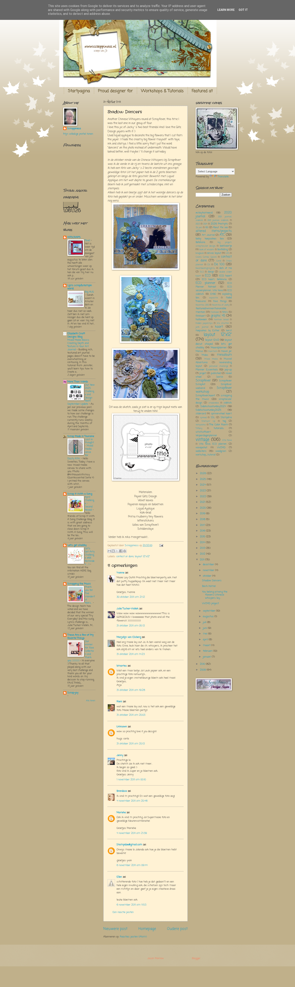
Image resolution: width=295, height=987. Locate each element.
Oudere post (177, 929)
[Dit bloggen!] (113, 551)
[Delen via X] (117, 551)
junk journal (202, 327)
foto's (225, 312)
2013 (203, 548)
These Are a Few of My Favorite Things (80, 636)
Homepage (147, 929)
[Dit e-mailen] (109, 551)
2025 (203, 479)
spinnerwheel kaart (221, 414)
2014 (203, 542)
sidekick (228, 403)
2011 (202, 560)
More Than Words (77, 382)
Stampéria (226, 417)
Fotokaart (201, 316)
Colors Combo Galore (206, 257)
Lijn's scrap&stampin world (79, 287)
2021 (203, 502)
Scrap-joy (72, 693)
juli (205, 622)
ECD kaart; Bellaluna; (214, 279)
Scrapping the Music (79, 584)
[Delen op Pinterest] (125, 551)
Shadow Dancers (212, 580)
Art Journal (208, 235)
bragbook (200, 253)
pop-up (228, 370)
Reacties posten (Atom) (133, 937)
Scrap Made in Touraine (80, 436)
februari (208, 651)
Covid (218, 260)
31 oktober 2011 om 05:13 (131, 626)
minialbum (224, 355)
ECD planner (205, 283)
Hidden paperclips (204, 323)
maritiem (213, 351)
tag (224, 421)
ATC (222, 235)
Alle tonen (90, 700)
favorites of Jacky (220, 305)
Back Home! (209, 586)
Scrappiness (74, 128)
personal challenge (218, 366)
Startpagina (79, 91)
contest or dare (125, 556)
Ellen (119, 877)
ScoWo (219, 377)
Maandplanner (219, 348)
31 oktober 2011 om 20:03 (131, 715)
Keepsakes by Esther (208, 330)
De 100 (219, 264)
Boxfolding (222, 249)
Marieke (121, 812)
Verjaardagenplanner (206, 435)
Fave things (220, 301)
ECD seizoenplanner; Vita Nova (214, 288)
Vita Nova (227, 440)
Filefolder (215, 312)
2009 (203, 670)
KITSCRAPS (74, 237)
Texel (88, 240)
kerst (229, 330)
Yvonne (120, 573)
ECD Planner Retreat (214, 285)
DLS (202, 271)
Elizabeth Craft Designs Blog (76, 335)
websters (201, 451)
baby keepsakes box (210, 239)
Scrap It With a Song (79, 494)
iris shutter (223, 323)
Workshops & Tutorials (162, 91)
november (209, 570)
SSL (213, 417)
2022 (203, 496)
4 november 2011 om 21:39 (132, 833)
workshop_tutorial (206, 455)
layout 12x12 (212, 340)
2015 (203, 537)
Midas (205, 355)
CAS (227, 253)
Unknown (122, 727)
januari (207, 657)
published (216, 373)
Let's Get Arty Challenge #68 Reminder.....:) (90, 556)
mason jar (226, 351)
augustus (209, 616)
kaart (219, 326)
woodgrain (221, 451)
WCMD (221, 447)
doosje (211, 272)
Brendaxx (122, 791)
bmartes (122, 666)
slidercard (201, 414)
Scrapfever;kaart (205, 395)
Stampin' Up (208, 421)
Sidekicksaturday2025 (208, 410)
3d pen (199, 227)
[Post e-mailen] (160, 545)
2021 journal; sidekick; (218, 220)
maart (207, 645)
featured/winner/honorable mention (211, 310)
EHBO (213, 294)
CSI (208, 264)
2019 (203, 513)
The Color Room (218, 425)
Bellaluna (200, 242)
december (209, 564)
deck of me (225, 268)
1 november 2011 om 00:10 (131, 780)
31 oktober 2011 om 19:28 (131, 690)
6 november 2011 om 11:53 (131, 905)
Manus (199, 351)
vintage (202, 440)
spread (203, 417)
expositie (213, 297)
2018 (203, 519)
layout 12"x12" (142, 556)
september (209, 611)
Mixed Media (211, 359)
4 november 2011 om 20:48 (132, 801)
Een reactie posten (123, 912)
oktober (207, 576)
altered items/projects (214, 231)
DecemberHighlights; (205, 268)
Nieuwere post (115, 929)
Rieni (119, 701)
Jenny (120, 755)
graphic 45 (218, 315)
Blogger (196, 958)
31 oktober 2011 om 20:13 (131, 744)
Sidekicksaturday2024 (213, 406)
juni (205, 628)
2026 (203, 473)
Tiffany (199, 428)
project (202, 373)
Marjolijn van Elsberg (129, 637)
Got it (243, 9)
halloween (201, 319)
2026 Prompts (219, 224)
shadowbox (214, 403)
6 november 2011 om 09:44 (132, 865)
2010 (203, 664)
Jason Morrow (155, 958)
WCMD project (210, 603)
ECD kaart (225, 276)
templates (201, 424)
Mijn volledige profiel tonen (78, 134)
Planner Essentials (207, 370)
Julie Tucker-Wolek (127, 609)
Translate (223, 177)
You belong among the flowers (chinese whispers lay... (214, 595)
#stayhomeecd (204, 213)
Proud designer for (115, 91)
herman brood (221, 319)
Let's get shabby (77, 545)
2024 (205, 224)
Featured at (202, 91)
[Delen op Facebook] (121, 551)
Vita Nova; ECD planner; (213, 444)
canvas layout (214, 253)
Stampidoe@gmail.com (129, 845)
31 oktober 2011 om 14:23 (131, 654)
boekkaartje (226, 246)
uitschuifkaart (203, 432)
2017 (203, 525)
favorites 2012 (202, 305)
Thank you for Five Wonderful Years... (90, 595)
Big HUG (89, 292)
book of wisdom (206, 249)
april (206, 639)
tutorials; (219, 428)
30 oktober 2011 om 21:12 (131, 597)
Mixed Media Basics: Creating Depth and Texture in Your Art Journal (78, 345)
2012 (203, 554)
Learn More (226, 9)
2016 (203, 531)
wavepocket (201, 447)
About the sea (220, 227)
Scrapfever (203, 380)
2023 (198, 224)
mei (205, 634)
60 (206, 227)
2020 (203, 508)
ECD (208, 275)
